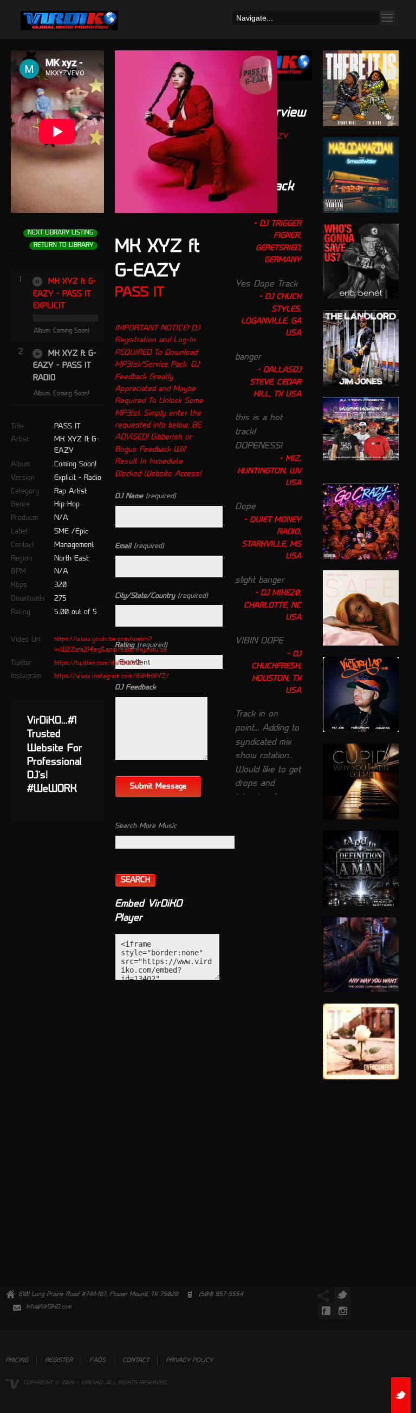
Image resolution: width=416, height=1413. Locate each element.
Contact (135, 1361)
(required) (145, 496)
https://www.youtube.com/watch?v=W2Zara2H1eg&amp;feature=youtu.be (110, 644)
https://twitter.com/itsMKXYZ (97, 663)
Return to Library (63, 246)
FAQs (97, 1361)
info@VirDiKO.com (49, 1307)
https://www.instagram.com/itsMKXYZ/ (111, 676)
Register (59, 1361)
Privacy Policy (189, 1361)
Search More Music (146, 826)
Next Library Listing (60, 233)
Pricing (16, 1361)
